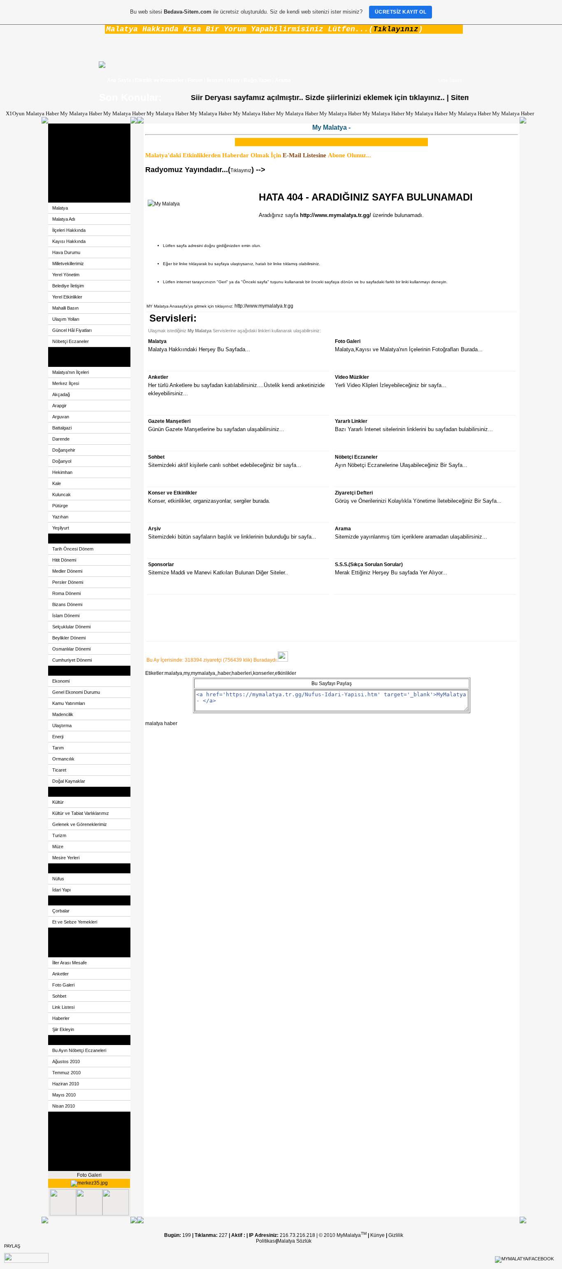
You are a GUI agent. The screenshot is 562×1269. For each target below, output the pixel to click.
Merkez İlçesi (65, 383)
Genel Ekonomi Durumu (76, 692)
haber (224, 673)
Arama (283, 80)
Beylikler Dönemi (69, 637)
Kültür (58, 802)
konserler (263, 673)
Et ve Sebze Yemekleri (74, 921)
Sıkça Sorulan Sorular (76, 1156)
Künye (378, 1235)
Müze (57, 846)
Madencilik (62, 714)
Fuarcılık (61, 1117)
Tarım (58, 747)
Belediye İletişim (68, 285)
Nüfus (58, 878)
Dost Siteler (65, 148)
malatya (173, 673)
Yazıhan (60, 516)
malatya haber (161, 723)
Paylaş (12, 1245)
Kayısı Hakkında (69, 241)
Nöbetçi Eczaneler (70, 341)
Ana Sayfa (119, 80)
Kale (56, 483)
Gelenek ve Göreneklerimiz (79, 824)
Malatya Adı (63, 219)
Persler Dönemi (67, 582)
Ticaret (59, 769)
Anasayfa (62, 128)
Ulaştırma (62, 725)
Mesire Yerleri (65, 857)
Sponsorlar (64, 1146)
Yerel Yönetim (65, 274)
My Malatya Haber (81, 113)
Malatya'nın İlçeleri (70, 372)
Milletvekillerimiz (68, 263)
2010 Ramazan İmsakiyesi (81, 1166)
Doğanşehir (63, 450)
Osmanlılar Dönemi (71, 648)
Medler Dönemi (67, 571)
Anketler (61, 178)
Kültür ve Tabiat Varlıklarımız (80, 813)
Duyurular (63, 1126)
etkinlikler (285, 673)
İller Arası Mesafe (69, 962)
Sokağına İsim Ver (72, 352)
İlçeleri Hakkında (69, 230)
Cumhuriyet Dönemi (72, 660)
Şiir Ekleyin (63, 1029)
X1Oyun (15, 113)
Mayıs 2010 (64, 1094)
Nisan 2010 (63, 1105)
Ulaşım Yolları (65, 319)
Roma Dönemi (66, 593)
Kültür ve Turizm (70, 792)
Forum (195, 80)
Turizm (59, 835)
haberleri (242, 673)
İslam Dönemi (65, 615)
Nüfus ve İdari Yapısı (75, 868)
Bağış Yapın (257, 80)
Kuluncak (61, 494)
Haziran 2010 (65, 1083)
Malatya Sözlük (294, 1241)
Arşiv (233, 80)
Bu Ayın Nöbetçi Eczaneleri (79, 1050)
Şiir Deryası (65, 138)
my (186, 673)
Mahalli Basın (65, 308)
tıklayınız (410, 97)
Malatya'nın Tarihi (71, 538)
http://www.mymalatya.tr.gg (264, 306)
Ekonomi (62, 671)
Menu (58, 952)
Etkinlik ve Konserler (159, 80)
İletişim (215, 80)
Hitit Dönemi (64, 560)
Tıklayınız (395, 29)
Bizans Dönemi (67, 604)
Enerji (57, 736)
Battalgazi (62, 427)
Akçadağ (61, 394)
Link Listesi (63, 1007)
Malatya (61, 198)
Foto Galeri (64, 158)
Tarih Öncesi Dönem (72, 548)
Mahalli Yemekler (71, 900)
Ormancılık (63, 758)
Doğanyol (61, 461)
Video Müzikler (69, 188)
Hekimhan (62, 472)
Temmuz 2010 (66, 1072)
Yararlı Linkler (67, 942)
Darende (61, 438)
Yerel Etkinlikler (67, 296)
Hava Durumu (66, 252)
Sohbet (59, 996)
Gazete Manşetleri (72, 932)
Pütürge (60, 505)
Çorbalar (61, 910)
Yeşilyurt (60, 527)
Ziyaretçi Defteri (69, 168)
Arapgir (59, 405)
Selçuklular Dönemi (71, 626)
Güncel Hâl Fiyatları (72, 330)
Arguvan (60, 416)
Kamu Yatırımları (68, 703)
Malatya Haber (42, 113)
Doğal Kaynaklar (68, 781)
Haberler (61, 1018)
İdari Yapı (61, 889)
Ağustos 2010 (66, 1061)
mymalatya (203, 673)
